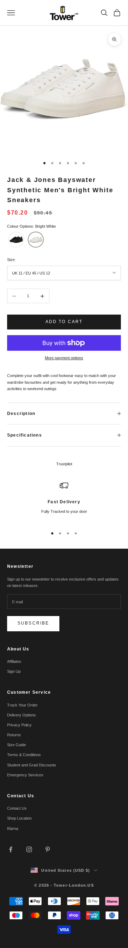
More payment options (64, 358)
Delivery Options (21, 715)
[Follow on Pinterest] (47, 849)
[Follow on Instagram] (29, 849)
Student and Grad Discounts (31, 765)
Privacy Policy (19, 725)
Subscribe (33, 623)
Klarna (12, 828)
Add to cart (64, 321)
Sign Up (14, 671)
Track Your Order (22, 705)
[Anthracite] (16, 239)
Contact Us (17, 808)
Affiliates (14, 661)
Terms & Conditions (24, 755)
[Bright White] (36, 239)
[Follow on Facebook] (10, 849)
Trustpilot (64, 464)
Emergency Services (25, 775)
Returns (14, 735)
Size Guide (16, 745)
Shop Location (19, 818)
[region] (64, 501)
